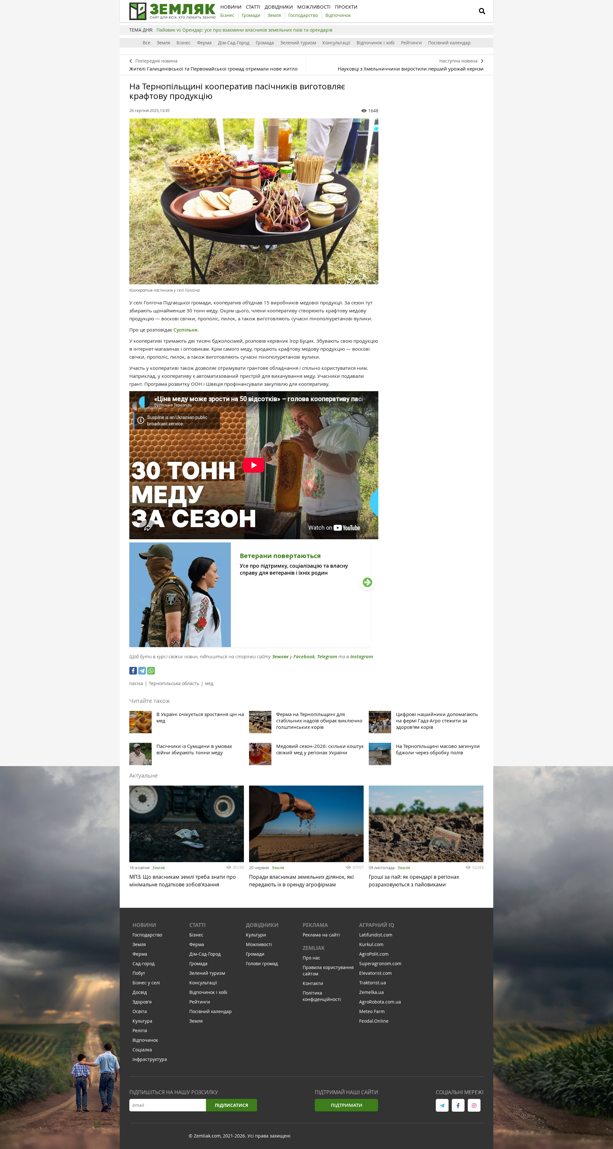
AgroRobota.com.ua (380, 1002)
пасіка (136, 683)
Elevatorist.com (375, 973)
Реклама (315, 925)
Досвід (139, 992)
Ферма (204, 43)
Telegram (327, 656)
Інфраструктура (149, 1059)
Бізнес (184, 43)
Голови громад (262, 963)
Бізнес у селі (146, 983)
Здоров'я (142, 1002)
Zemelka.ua (371, 992)
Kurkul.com (371, 944)
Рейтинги (411, 43)
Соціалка (142, 1050)
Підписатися (231, 1105)
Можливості (259, 944)
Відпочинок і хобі (376, 43)
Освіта (139, 1011)
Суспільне (185, 329)
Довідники (262, 925)
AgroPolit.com (374, 954)
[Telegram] (142, 671)
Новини (144, 925)
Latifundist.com (375, 935)
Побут (138, 973)
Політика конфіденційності (322, 996)
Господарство (147, 935)
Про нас (311, 958)
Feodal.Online (374, 1021)
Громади (255, 954)
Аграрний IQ (376, 925)
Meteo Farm (372, 1011)
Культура (142, 1021)
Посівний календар (449, 43)
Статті (197, 925)
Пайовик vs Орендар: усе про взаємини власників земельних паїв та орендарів (244, 30)
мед (209, 683)
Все (146, 43)
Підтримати (346, 1105)
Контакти (313, 983)
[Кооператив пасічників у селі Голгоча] (253, 201)
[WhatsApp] (151, 671)
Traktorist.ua (372, 983)
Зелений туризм (298, 43)
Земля (163, 43)
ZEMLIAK (314, 947)
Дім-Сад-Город (233, 43)
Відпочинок (145, 1040)
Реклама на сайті (321, 935)
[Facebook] (133, 671)
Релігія (139, 1030)
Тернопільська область (174, 683)
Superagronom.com (380, 963)
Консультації (336, 43)
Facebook (304, 656)
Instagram (361, 656)
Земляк (280, 656)
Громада (265, 43)
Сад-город (143, 963)
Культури (256, 935)
